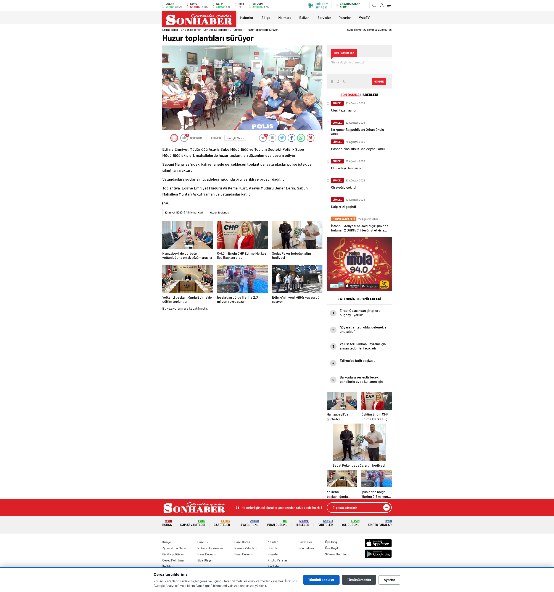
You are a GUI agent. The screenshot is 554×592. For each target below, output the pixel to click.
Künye (166, 542)
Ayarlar (389, 580)
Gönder (379, 81)
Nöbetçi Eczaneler (210, 548)
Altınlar (272, 542)
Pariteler (325, 523)
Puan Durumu (277, 523)
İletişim (167, 566)
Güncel (238, 29)
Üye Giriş (331, 542)
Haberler (246, 17)
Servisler (324, 17)
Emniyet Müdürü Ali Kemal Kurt (184, 212)
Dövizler (273, 548)
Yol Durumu (350, 523)
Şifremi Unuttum (336, 554)
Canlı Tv (202, 542)
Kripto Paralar (380, 523)
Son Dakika (306, 548)
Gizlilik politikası (173, 554)
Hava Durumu (248, 523)
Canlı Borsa (242, 542)
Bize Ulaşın (205, 560)
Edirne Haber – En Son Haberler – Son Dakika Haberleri (195, 29)
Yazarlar (345, 17)
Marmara (284, 17)
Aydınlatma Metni (174, 548)
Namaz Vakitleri (192, 523)
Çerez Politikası (173, 560)
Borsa (167, 523)
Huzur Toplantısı (219, 212)
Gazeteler (222, 523)
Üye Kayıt (331, 548)
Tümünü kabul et (321, 580)
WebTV (364, 17)
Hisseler (302, 523)
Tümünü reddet (359, 580)
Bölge (265, 17)
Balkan (304, 17)
